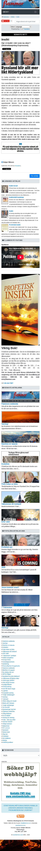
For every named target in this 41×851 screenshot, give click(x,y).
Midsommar (5, 726)
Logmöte (5, 690)
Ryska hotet (6, 732)
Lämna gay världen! (8, 680)
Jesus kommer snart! (10, 587)
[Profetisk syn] (20, 540)
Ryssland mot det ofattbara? (11, 676)
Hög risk (5, 734)
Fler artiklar (34, 176)
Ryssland (5, 730)
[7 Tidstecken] (20, 600)
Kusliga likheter (7, 684)
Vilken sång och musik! (9, 701)
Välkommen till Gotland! (11, 504)
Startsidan (6, 17)
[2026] (20, 560)
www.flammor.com (20, 825)
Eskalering (5, 664)
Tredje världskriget (8, 705)
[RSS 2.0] (20, 816)
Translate (26, 29)
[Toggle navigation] (35, 12)
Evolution (5, 464)
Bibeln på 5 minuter (8, 703)
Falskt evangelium (7, 657)
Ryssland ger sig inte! (9, 709)
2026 (3, 567)
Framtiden (5, 736)
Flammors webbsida (9, 404)
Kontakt (29, 810)
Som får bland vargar (8, 688)
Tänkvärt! (5, 699)
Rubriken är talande (9, 444)
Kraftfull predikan (7, 742)
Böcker (12, 808)
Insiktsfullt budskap (16, 197)
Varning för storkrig (8, 717)
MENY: (6, 12)
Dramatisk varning (7, 693)
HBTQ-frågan (6, 674)
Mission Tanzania (24, 808)
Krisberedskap (6, 686)
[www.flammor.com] (20, 4)
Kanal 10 (33, 805)
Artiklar (12, 17)
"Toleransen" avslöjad (9, 655)
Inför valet (5, 522)
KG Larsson (6, 728)
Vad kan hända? (7, 721)
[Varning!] (20, 620)
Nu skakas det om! (8, 672)
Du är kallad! (6, 715)
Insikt (17, 17)
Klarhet (4, 740)
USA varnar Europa (8, 682)
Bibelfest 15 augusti (8, 670)
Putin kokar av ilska (9, 484)
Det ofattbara (6, 738)
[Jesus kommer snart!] (20, 580)
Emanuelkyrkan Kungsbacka (11, 666)
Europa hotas (6, 659)
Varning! (4, 424)
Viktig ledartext (6, 713)
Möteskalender (22, 805)
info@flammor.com (26, 823)
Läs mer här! (8, 383)
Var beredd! (6, 707)
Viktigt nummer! (7, 724)
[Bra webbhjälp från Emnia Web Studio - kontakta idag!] (20, 782)
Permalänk (17, 165)
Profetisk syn (6, 547)
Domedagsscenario (8, 662)
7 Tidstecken (6, 607)
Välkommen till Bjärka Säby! (10, 678)
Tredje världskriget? (8, 695)
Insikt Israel (13, 186)
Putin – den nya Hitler (8, 719)
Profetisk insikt (14, 225)
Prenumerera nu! (16, 810)
